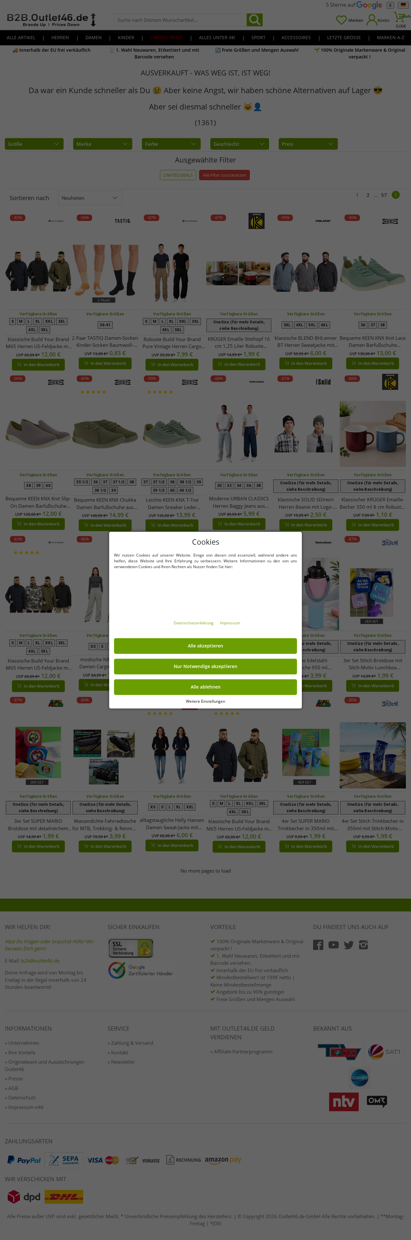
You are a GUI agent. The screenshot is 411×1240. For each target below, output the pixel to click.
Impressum (230, 623)
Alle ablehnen (206, 687)
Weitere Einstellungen (205, 701)
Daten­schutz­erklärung (194, 623)
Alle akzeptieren (205, 646)
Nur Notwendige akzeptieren (205, 666)
